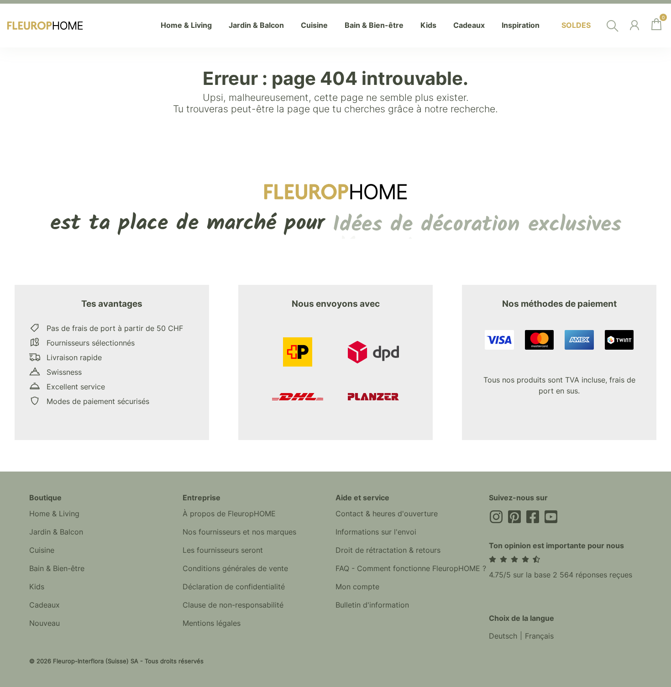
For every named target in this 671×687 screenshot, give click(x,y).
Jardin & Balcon (56, 531)
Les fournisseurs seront (223, 550)
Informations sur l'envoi (376, 531)
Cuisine (41, 550)
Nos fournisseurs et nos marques (239, 531)
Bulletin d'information (372, 604)
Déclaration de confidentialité (234, 586)
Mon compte (357, 586)
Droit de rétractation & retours (388, 550)
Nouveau (44, 623)
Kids (36, 586)
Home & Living (54, 513)
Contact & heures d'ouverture (387, 513)
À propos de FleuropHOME (229, 513)
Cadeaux (44, 604)
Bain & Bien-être (56, 568)
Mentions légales (212, 623)
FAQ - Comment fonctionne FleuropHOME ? (411, 568)
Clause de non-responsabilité (233, 604)
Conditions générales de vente (235, 568)
